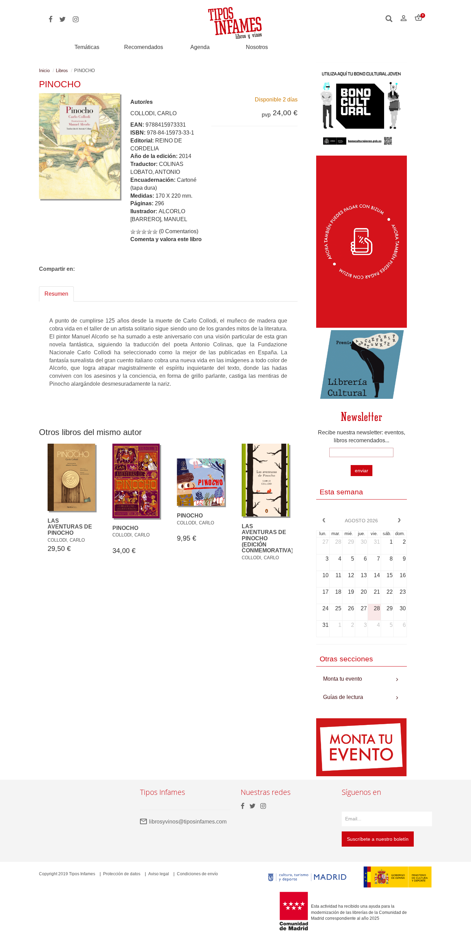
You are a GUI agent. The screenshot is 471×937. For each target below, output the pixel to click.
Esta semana (341, 492)
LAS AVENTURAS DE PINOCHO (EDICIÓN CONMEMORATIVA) (267, 538)
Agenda (200, 47)
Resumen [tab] (56, 294)
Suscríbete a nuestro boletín (378, 839)
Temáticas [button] (86, 47)
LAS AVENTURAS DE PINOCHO (70, 527)
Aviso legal (158, 873)
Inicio (44, 70)
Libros (62, 70)
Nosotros (257, 47)
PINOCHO (125, 528)
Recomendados (143, 47)
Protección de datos (121, 873)
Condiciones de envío (197, 873)
